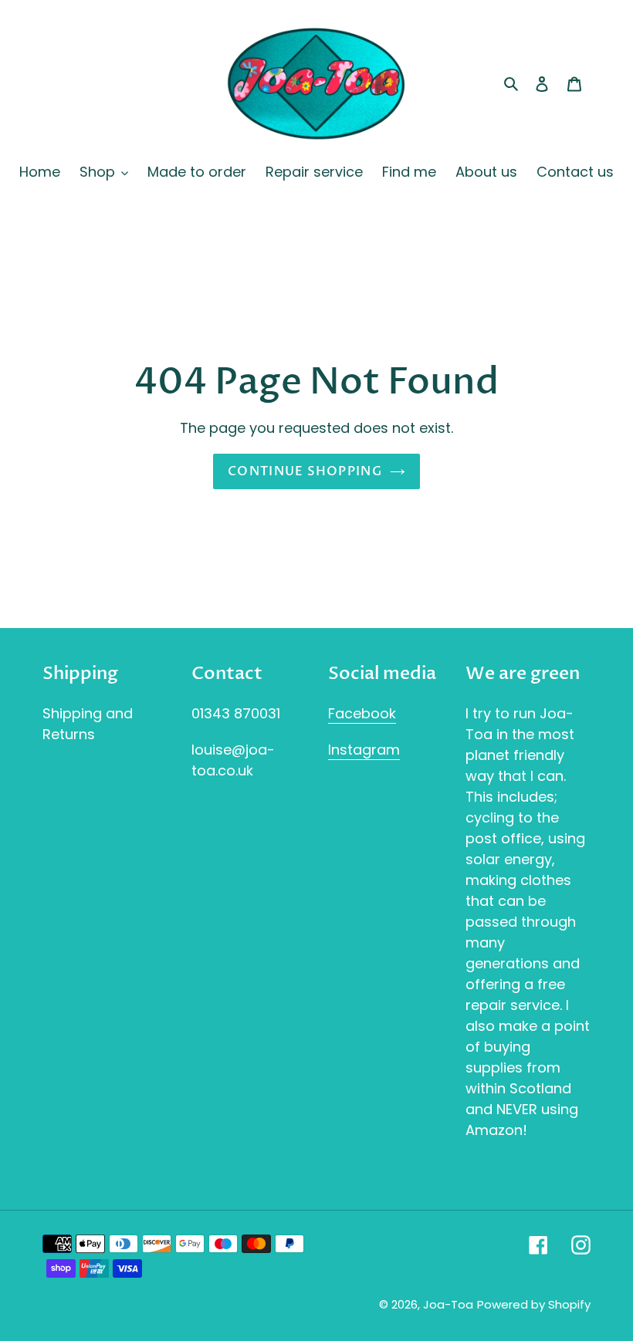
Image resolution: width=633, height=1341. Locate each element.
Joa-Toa (448, 1304)
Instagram (364, 749)
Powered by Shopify (534, 1304)
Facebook (362, 713)
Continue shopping (305, 471)
